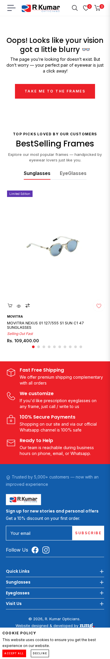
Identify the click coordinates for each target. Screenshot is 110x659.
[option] (55, 269)
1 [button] (33, 346)
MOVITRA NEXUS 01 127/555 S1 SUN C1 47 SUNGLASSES (45, 325)
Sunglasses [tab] (37, 173)
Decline (40, 653)
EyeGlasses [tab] (73, 173)
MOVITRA (15, 316)
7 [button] (65, 346)
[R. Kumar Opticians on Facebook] (36, 550)
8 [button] (70, 346)
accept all (14, 653)
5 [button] (54, 346)
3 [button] (44, 346)
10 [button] (80, 346)
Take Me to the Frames (55, 91)
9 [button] (75, 346)
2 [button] (38, 346)
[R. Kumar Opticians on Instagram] (47, 550)
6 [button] (59, 346)
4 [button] (49, 346)
